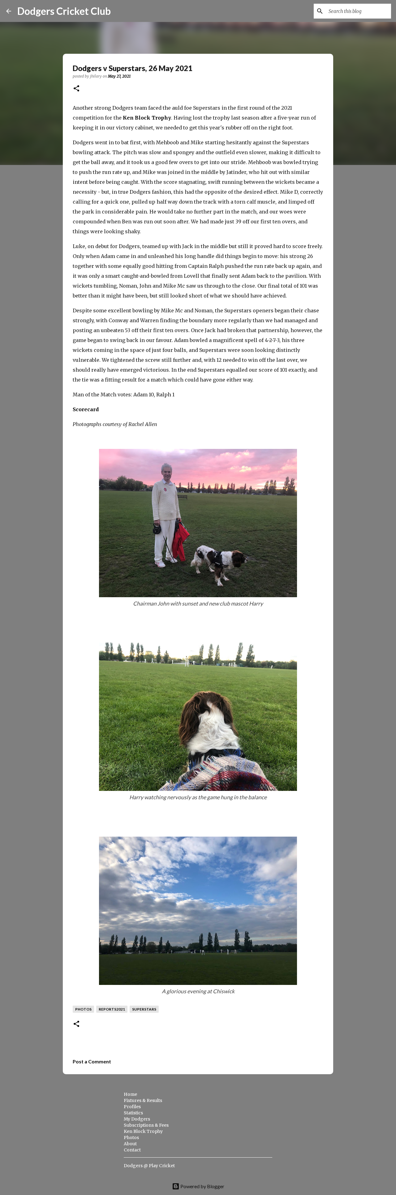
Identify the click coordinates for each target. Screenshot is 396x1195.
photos (83, 1009)
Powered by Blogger (201, 1186)
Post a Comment (92, 1061)
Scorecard (86, 409)
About (130, 1143)
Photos (131, 1137)
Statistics (133, 1113)
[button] (76, 89)
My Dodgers (137, 1119)
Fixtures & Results (143, 1100)
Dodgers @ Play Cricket (149, 1165)
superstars (144, 1009)
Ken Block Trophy (147, 118)
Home (130, 1094)
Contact (132, 1150)
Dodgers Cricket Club (64, 11)
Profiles (132, 1106)
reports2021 (112, 1009)
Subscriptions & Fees (146, 1125)
